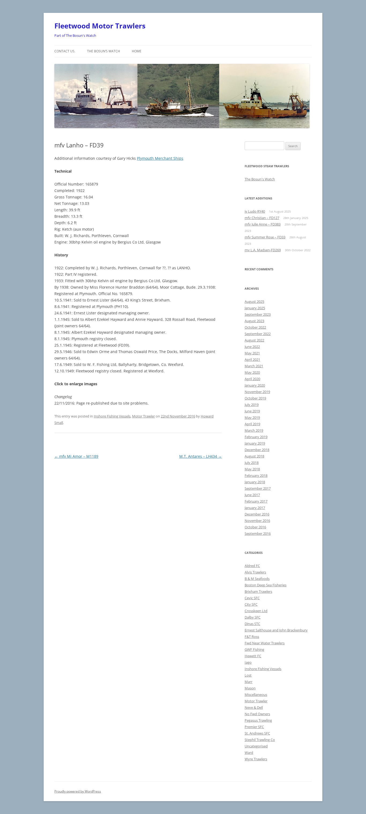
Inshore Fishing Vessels (112, 416)
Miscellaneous (256, 694)
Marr (248, 681)
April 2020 (252, 378)
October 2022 (255, 327)
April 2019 (252, 423)
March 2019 (254, 430)
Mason (250, 688)
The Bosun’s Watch (103, 51)
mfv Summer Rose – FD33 (265, 237)
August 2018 (254, 456)
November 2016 (257, 520)
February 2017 (256, 501)
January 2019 (255, 443)
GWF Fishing (254, 649)
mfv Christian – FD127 (262, 217)
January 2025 (255, 308)
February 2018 (256, 475)
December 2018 (257, 449)
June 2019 (252, 411)
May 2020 (252, 372)
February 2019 (256, 436)
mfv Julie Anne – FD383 (263, 224)
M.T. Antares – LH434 (200, 456)
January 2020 (255, 385)
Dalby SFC (252, 617)
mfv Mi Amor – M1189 (76, 456)
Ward (249, 752)
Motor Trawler (143, 416)
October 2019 (255, 398)
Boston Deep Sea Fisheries (265, 585)
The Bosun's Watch (260, 179)
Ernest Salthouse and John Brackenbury (276, 630)
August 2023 (254, 320)
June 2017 (252, 494)
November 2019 (257, 391)
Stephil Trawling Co (260, 739)
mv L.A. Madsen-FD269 (263, 250)
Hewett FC (253, 655)
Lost (248, 675)
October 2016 (255, 527)
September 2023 (258, 314)
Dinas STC (252, 623)
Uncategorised (256, 746)
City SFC (251, 604)
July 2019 (252, 404)
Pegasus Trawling (258, 720)
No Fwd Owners (257, 713)
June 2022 (252, 346)
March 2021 (254, 366)
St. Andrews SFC (257, 733)
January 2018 (255, 481)
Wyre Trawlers (256, 759)
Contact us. (64, 51)
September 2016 (258, 533)
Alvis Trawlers (255, 572)
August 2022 (254, 340)
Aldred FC (252, 565)
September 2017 (258, 488)
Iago (248, 662)
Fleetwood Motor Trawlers (99, 26)
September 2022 (258, 333)
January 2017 (255, 507)
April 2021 (252, 359)
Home (136, 51)
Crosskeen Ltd (256, 610)
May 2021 (252, 353)
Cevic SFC (252, 597)
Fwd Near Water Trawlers (265, 643)
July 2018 (252, 462)
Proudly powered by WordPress (77, 791)
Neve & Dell (254, 707)
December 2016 (257, 514)
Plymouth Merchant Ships (160, 158)
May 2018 (252, 469)
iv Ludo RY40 (255, 211)
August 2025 (254, 301)
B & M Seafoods (257, 578)
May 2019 (252, 417)
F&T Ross (252, 636)
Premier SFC (254, 726)
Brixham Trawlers (258, 591)
